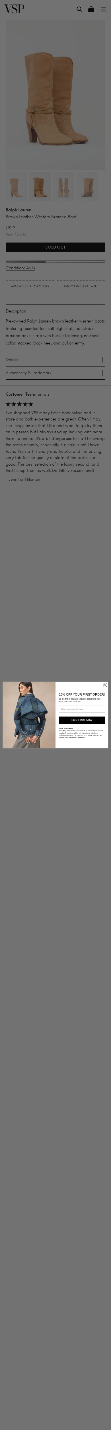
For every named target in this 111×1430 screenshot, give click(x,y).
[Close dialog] (105, 685)
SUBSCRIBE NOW (81, 720)
